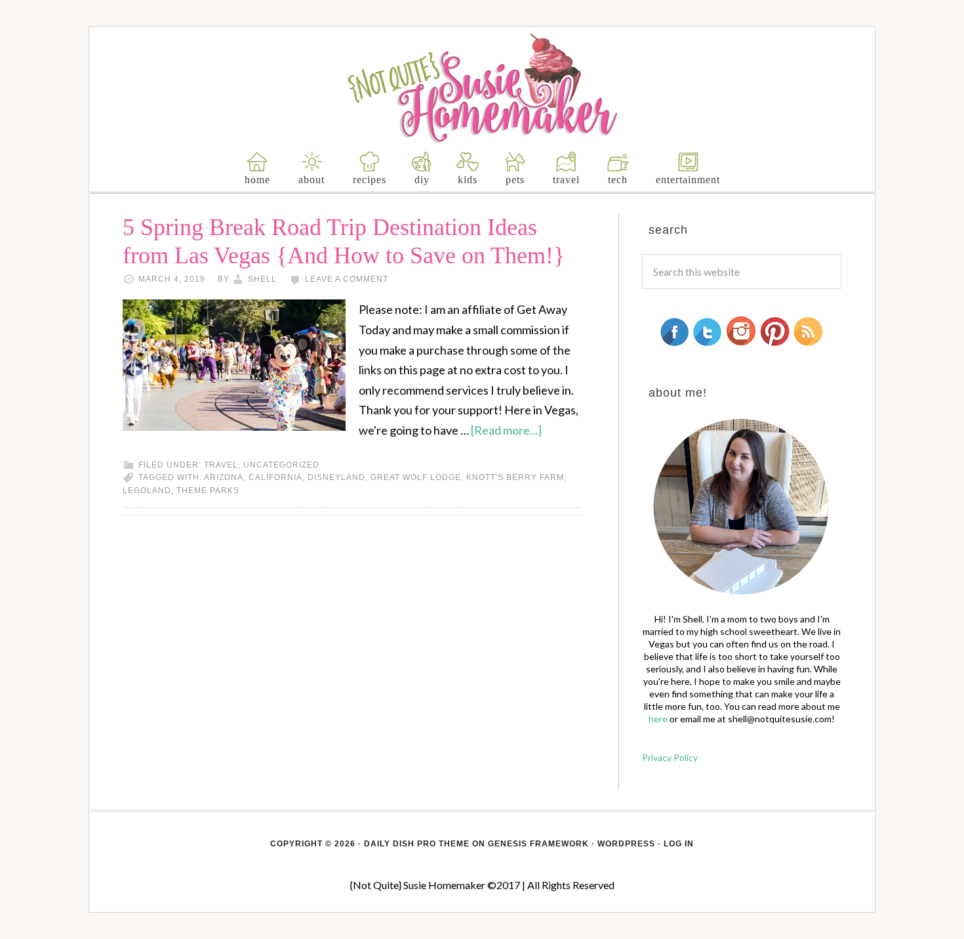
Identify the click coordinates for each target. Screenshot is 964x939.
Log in (679, 843)
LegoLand (147, 490)
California (275, 477)
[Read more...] (506, 430)
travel (221, 464)
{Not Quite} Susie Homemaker (482, 88)
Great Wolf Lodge (416, 477)
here (658, 718)
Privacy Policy (670, 757)
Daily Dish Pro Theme (417, 843)
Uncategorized (281, 464)
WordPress (626, 843)
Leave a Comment (346, 279)
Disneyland (336, 477)
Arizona (223, 477)
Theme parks (207, 490)
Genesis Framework (538, 843)
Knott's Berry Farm (515, 477)
